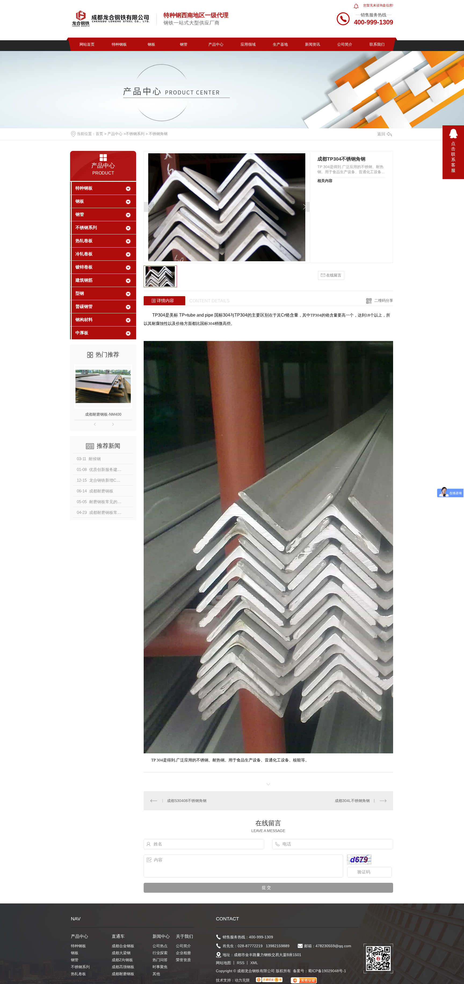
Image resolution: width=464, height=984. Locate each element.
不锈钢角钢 (158, 134)
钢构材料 (84, 319)
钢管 (183, 44)
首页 (99, 134)
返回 (381, 134)
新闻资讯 (312, 44)
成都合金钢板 (123, 946)
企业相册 (183, 953)
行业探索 (160, 953)
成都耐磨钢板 (123, 974)
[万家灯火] (269, 980)
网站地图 (223, 963)
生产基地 (280, 44)
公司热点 (160, 946)
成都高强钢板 (123, 967)
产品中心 (215, 44)
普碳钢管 (84, 306)
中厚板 (81, 333)
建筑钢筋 (84, 280)
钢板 (151, 44)
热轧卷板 (84, 240)
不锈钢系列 (135, 134)
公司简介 (344, 44)
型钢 (79, 293)
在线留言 (333, 275)
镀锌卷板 (84, 267)
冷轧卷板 (84, 254)
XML (254, 963)
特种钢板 (119, 44)
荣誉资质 (183, 960)
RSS (240, 963)
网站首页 (87, 44)
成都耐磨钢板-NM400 (103, 414)
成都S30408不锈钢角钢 (186, 800)
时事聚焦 (160, 967)
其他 (156, 974)
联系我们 (377, 44)
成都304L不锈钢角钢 (352, 800)
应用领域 (248, 44)
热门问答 (160, 960)
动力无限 (242, 980)
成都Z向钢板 (122, 960)
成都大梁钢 (121, 953)
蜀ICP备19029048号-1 (327, 971)
